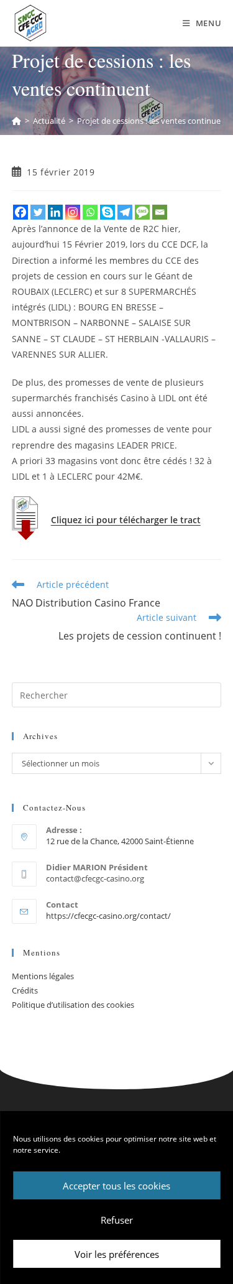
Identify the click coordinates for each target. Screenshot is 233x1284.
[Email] (159, 212)
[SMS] (142, 212)
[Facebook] (20, 212)
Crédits (25, 990)
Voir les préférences (117, 1254)
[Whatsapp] (90, 212)
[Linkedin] (55, 212)
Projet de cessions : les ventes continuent (153, 120)
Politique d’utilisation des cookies (73, 1004)
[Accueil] (16, 120)
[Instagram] (72, 212)
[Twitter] (37, 212)
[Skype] (107, 212)
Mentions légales (43, 976)
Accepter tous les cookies (116, 1185)
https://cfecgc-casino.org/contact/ (108, 915)
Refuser (117, 1220)
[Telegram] (124, 212)
